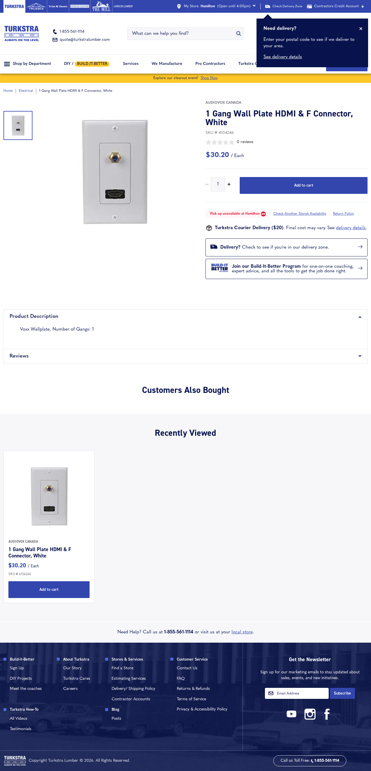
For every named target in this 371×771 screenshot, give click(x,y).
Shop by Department (32, 64)
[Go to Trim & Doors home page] (58, 6)
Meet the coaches (26, 689)
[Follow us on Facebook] (327, 719)
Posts (116, 719)
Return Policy (343, 214)
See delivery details (282, 57)
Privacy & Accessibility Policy (202, 709)
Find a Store (122, 668)
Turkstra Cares (252, 64)
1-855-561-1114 (178, 632)
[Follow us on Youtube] (292, 719)
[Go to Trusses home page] (36, 6)
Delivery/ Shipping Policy (133, 689)
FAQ (181, 679)
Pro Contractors (210, 64)
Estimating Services (129, 679)
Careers (70, 689)
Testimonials (20, 729)
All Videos (18, 719)
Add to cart (303, 185)
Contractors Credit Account (336, 6)
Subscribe (342, 693)
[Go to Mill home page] (101, 6)
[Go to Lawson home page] (123, 6)
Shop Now (209, 78)
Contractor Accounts (131, 699)
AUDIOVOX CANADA (223, 103)
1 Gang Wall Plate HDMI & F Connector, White (39, 552)
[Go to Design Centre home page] (79, 6)
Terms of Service (191, 699)
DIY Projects (21, 679)
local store (242, 632)
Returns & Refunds (193, 689)
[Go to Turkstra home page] (14, 6)
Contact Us (187, 668)
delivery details (351, 228)
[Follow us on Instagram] (310, 719)
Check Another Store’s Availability (299, 214)
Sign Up (17, 668)
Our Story (72, 668)
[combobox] (182, 33)
